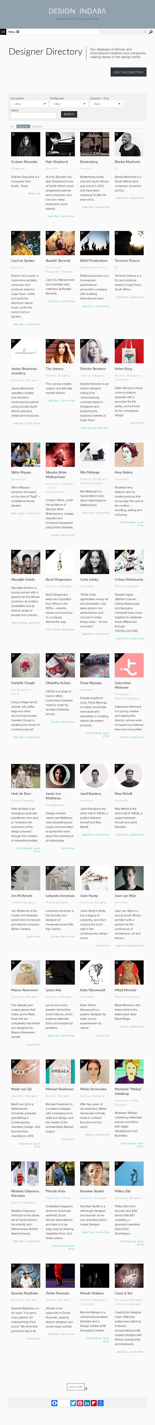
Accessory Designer (60, 483)
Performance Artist (93, 267)
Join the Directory (128, 72)
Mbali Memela (125, 989)
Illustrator (122, 379)
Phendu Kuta (55, 1191)
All (12, 126)
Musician (52, 168)
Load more (75, 1387)
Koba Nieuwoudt (92, 989)
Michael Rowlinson (60, 1088)
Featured (23, 126)
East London (18, 513)
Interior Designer (92, 375)
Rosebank (54, 1333)
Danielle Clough (23, 682)
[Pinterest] (80, 1403)
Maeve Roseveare (24, 989)
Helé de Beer (21, 793)
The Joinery (54, 368)
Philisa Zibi (123, 1191)
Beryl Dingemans (58, 579)
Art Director (20, 689)
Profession (57, 98)
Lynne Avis (53, 989)
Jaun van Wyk (125, 895)
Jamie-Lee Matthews (53, 795)
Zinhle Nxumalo (57, 1293)
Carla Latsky (89, 579)
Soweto (55, 534)
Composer (18, 168)
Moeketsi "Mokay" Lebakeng (128, 1091)
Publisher (52, 1198)
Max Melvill (123, 793)
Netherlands (68, 629)
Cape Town (54, 216)
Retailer (67, 271)
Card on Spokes (23, 260)
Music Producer (53, 269)
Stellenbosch (25, 1143)
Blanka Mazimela (127, 161)
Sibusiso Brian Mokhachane (56, 474)
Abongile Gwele (23, 579)
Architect (86, 800)
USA (38, 193)
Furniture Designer (93, 902)
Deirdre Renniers (93, 368)
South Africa (68, 216)
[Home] (77, 12)
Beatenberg (89, 161)
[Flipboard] (94, 1403)
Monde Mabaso (92, 1293)
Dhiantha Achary (58, 682)
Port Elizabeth (128, 522)
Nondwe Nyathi (92, 1191)
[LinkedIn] (87, 1403)
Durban (56, 721)
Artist (15, 694)
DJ (116, 168)
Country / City (99, 98)
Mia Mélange (90, 472)
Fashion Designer (58, 375)
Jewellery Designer (24, 380)
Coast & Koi (123, 1293)
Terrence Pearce (127, 260)
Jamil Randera (90, 793)
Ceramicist (18, 479)
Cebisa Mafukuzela (129, 579)
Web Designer (127, 1102)
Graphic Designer (127, 375)
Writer (67, 1198)
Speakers (37, 126)
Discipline (17, 98)
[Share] (101, 1403)
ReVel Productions (94, 260)
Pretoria (124, 736)
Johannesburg (88, 427)
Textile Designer (91, 483)
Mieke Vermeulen (93, 1088)
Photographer (55, 805)
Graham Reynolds (24, 161)
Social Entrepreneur (55, 490)
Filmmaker (122, 694)
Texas (31, 193)
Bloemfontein (136, 945)
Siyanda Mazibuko (24, 1293)
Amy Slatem (124, 472)
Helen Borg (123, 368)
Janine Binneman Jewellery (24, 370)
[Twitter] (73, 1403)
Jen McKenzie (21, 895)
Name (14, 110)
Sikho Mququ (21, 472)
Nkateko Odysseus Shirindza (25, 1193)
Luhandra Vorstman (60, 895)
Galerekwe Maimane (123, 685)
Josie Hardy (89, 895)
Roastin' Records (58, 260)
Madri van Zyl (21, 1088)
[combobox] (123, 31)
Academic (87, 689)
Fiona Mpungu (91, 682)
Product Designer (92, 479)
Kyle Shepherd (57, 161)
